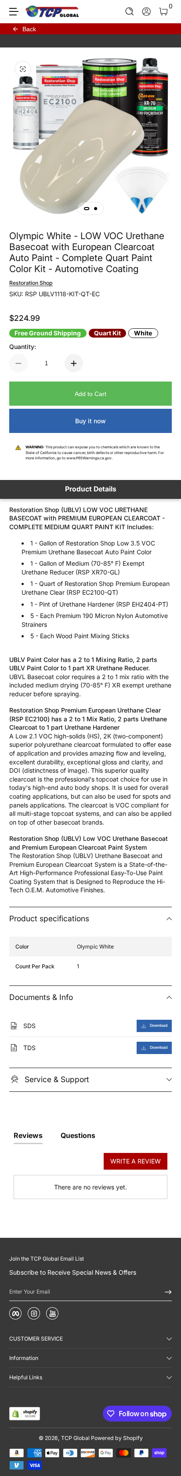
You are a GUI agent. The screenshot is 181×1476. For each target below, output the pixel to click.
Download (158, 1025)
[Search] (129, 11)
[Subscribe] (165, 1292)
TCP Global (75, 1438)
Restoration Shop (31, 283)
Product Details (90, 489)
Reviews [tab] (28, 1135)
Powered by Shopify (117, 1438)
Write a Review (135, 1161)
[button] (129, 11)
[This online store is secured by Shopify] (24, 1413)
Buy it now (90, 421)
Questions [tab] (78, 1135)
